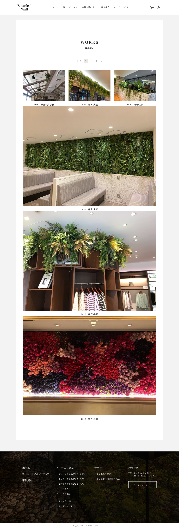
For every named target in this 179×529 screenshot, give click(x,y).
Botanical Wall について (35, 474)
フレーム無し (64, 494)
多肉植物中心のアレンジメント (72, 484)
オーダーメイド (121, 7)
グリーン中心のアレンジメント (72, 474)
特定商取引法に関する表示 (108, 479)
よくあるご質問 (103, 474)
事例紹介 (105, 7)
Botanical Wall (24, 7)
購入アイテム (69, 7)
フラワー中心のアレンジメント (72, 479)
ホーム (56, 7)
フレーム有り (64, 489)
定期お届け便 (88, 7)
